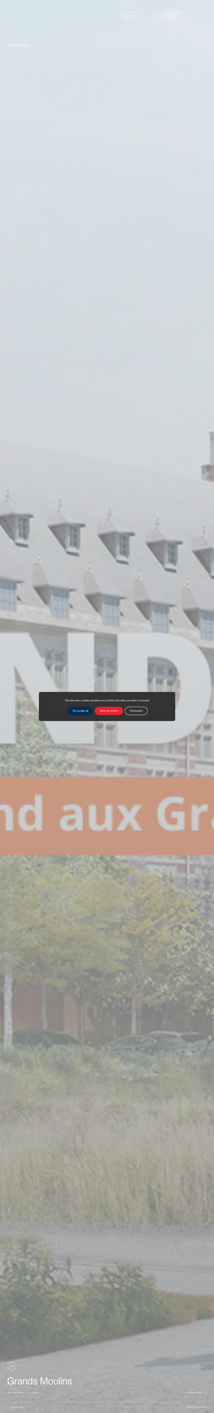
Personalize (136, 710)
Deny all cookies (109, 710)
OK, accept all (80, 710)
